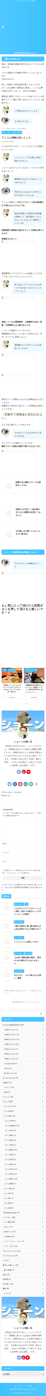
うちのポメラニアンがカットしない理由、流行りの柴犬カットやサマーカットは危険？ (27, 911)
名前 (5, 843)
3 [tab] (23, 704)
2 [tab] (21, 704)
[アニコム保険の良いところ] (26, 784)
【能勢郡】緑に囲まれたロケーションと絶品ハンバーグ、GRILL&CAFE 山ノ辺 (12, 687)
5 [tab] (28, 704)
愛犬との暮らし (8, 792)
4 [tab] (26, 704)
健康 (5, 795)
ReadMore (12, 697)
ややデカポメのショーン (26, 53)
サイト (5, 861)
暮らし (9, 795)
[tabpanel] (12, 684)
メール (6, 852)
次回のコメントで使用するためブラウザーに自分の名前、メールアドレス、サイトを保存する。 (22, 871)
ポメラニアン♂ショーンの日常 (23, 1386)
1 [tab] (19, 704)
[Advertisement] (23, 27)
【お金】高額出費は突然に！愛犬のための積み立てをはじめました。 (27, 960)
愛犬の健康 (17, 792)
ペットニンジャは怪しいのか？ (26, 942)
